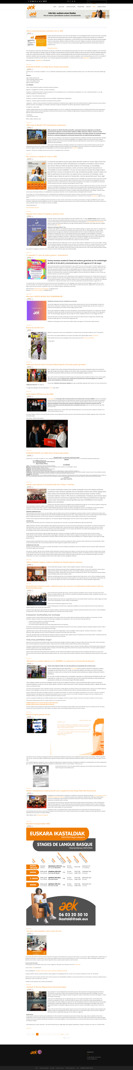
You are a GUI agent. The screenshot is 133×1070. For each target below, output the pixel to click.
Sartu (78, 1068)
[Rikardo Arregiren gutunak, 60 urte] (36, 726)
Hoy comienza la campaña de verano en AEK (41, 156)
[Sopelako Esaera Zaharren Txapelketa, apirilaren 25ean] (36, 232)
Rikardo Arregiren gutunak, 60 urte (38, 714)
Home (36, 1068)
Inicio (54, 6)
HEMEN (58, 224)
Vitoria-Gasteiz (47, 970)
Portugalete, (38, 970)
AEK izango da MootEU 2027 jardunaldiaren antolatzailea (46, 125)
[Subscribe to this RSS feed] (105, 26)
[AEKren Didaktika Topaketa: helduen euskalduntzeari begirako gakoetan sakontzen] (36, 573)
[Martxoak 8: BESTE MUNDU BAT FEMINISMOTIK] (36, 310)
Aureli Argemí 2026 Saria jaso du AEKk (39, 394)
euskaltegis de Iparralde (61, 970)
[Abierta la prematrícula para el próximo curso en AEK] (36, 40)
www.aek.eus (94, 195)
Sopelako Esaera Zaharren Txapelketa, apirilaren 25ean (45, 214)
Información (77, 964)
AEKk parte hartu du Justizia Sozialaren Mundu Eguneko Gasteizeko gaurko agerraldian (56, 364)
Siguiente (62, 1034)
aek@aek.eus (39, 60)
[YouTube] (33, 1)
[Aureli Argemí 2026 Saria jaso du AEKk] (36, 404)
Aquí (33, 967)
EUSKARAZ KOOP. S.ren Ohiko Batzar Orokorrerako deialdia (47, 67)
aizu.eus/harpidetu (88, 338)
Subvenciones (80, 6)
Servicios (88, 6)
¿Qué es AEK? (61, 6)
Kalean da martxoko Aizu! (35, 327)
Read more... (29, 64)
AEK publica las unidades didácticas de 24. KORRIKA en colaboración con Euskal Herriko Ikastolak (60, 661)
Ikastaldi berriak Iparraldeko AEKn (38, 823)
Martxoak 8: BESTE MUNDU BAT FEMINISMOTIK (44, 296)
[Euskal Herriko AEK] (31, 7)
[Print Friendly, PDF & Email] (30, 33)
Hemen (51, 387)
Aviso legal (52, 1068)
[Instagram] (35, 1)
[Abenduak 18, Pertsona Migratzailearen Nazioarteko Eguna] (36, 1001)
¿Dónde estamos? (101, 6)
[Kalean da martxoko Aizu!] (36, 345)
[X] (31, 1)
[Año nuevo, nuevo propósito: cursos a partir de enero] (36, 945)
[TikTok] (42, 1)
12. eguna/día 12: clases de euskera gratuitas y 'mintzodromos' (47, 255)
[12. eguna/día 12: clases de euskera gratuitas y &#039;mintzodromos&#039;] (36, 269)
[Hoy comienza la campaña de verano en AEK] (36, 175)
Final (67, 1034)
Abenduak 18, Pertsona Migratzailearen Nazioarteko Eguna (46, 987)
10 (58, 1034)
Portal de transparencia (70, 1068)
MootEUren (74, 148)
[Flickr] (37, 1)
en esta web (74, 668)
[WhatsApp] (44, 1)
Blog (94, 6)
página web (86, 58)
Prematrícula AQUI (52, 48)
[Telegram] (40, 1)
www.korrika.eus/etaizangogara (41, 288)
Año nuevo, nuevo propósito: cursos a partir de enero (44, 931)
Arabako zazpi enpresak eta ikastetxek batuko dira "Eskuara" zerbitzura (50, 484)
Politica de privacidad (44, 1068)
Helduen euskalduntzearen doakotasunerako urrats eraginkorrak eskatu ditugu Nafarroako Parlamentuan (61, 791)
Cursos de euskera (70, 6)
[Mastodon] (46, 1)
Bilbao (42, 970)
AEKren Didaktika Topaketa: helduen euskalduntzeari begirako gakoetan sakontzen (54, 562)
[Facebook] (29, 1)
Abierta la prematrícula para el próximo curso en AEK (44, 31)
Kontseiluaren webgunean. (42, 815)
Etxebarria (53, 970)
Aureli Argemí (51, 398)
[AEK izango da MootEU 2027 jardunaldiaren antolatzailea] (36, 136)
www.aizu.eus (95, 335)
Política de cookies (60, 1068)
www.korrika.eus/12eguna (36, 290)
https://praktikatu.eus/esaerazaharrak (95, 221)
